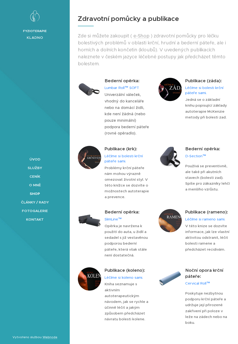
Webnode (50, 337)
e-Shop (141, 36)
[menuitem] (34, 159)
